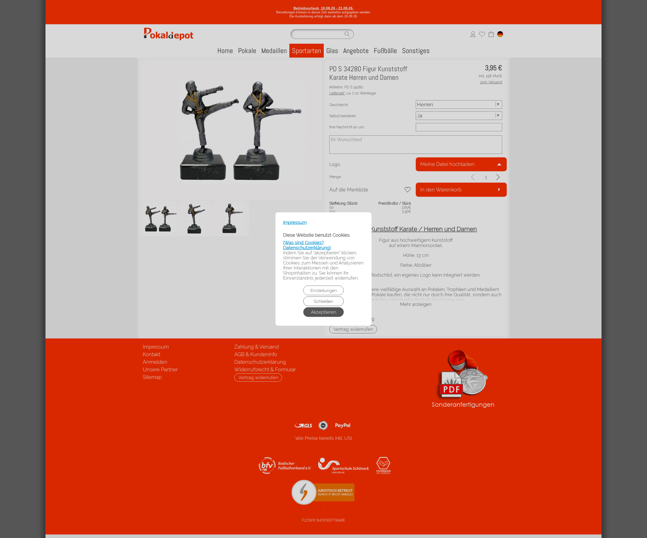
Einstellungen (323, 290)
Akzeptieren (323, 312)
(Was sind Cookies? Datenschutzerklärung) (307, 245)
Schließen (323, 301)
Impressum (295, 222)
